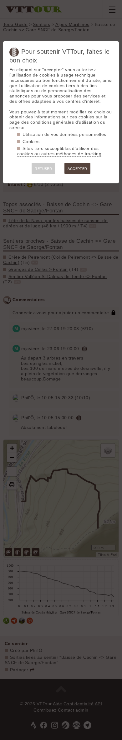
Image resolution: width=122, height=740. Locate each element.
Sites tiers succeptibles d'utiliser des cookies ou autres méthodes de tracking (59, 151)
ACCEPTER (77, 169)
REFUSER (43, 169)
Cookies (31, 141)
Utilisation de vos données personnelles (64, 134)
